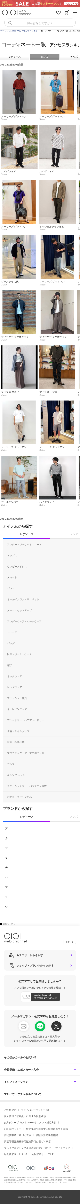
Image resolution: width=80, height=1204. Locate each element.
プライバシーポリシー (33, 1109)
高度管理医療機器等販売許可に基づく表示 (27, 1141)
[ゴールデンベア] (19, 457)
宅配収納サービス (41, 1154)
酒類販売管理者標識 (47, 1135)
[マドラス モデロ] (57, 347)
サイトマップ (62, 1147)
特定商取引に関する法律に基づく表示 (47, 1128)
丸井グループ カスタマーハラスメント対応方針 (30, 1122)
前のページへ (9, 924)
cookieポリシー (13, 1128)
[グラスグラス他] (19, 237)
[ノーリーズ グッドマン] (19, 72)
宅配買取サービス (14, 1154)
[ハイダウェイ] (19, 127)
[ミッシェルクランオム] (57, 182)
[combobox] (40, 23)
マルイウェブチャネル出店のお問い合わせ (27, 1147)
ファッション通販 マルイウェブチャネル (19, 31)
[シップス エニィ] (19, 347)
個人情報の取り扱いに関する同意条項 (25, 1116)
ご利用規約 (10, 1109)
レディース (14, 57)
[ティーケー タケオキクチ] (19, 292)
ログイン (70, 942)
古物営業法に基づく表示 (17, 1135)
